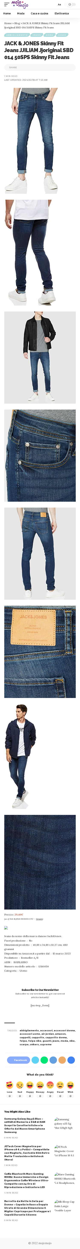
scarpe (24, 1044)
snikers (34, 1044)
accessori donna (64, 1030)
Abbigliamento (17, 35)
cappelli (25, 1037)
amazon (60, 1034)
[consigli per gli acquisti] (20, 4)
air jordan (47, 1034)
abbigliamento (29, 1030)
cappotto (38, 1037)
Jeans (37, 35)
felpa (23, 1041)
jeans (55, 1041)
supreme (46, 1044)
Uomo (62, 35)
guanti (47, 1041)
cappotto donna (56, 1037)
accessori (46, 1030)
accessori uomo (30, 1034)
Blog (17, 23)
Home (8, 23)
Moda (49, 35)
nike (72, 1041)
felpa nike (34, 1041)
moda (64, 1041)
